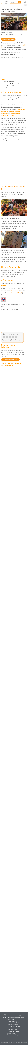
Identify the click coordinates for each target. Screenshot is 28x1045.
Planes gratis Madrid (12, 1029)
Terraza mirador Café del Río (11, 84)
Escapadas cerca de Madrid (14, 1026)
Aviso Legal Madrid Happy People (14, 1042)
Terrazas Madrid (11, 1033)
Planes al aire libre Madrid (14, 1023)
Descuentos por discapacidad (14, 1034)
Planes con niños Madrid (13, 1028)
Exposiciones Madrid (12, 1021)
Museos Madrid (11, 1019)
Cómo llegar (6, 88)
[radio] (4, 337)
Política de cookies (24, 1042)
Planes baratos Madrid (13, 1024)
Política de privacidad (4, 1042)
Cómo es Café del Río (9, 81)
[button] (25, 5)
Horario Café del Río (8, 86)
